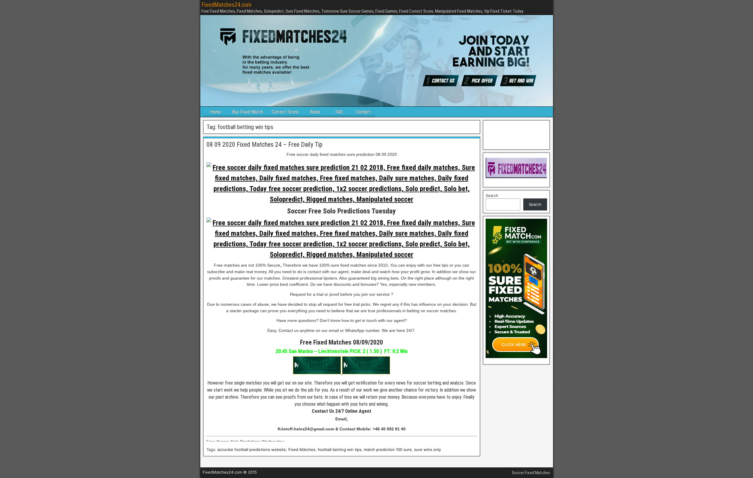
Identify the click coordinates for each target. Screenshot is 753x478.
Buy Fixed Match (247, 112)
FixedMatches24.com (226, 4)
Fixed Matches (301, 449)
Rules (315, 112)
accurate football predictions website (251, 449)
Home (215, 112)
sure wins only (427, 449)
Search (492, 195)
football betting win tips (339, 449)
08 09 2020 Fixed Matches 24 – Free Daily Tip (264, 144)
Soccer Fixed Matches (531, 472)
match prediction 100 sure (388, 449)
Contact (363, 112)
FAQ (339, 112)
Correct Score (285, 112)
